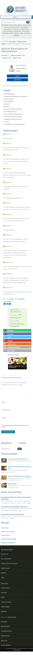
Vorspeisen (16, 35)
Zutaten (17, 76)
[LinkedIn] (10, 304)
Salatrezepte (5, 33)
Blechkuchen (4, 554)
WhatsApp (10, 330)
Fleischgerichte (8, 29)
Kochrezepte (12, 41)
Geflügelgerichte (5, 626)
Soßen (11, 33)
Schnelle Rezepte (6, 645)
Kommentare (11, 350)
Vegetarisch (27, 33)
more (28, 503)
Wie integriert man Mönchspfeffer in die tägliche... (14, 506)
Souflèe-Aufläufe (5, 606)
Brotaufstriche (27, 25)
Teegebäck (4, 611)
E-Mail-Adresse (6, 410)
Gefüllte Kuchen (5, 568)
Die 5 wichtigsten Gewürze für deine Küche (12, 514)
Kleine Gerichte (24, 29)
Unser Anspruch (5, 527)
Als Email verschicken (13, 347)
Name (4, 402)
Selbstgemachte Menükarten (8, 542)
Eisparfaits (4, 592)
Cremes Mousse (5, 587)
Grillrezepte (16, 29)
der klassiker (21, 299)
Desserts (6, 27)
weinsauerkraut (7, 301)
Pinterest (10, 340)
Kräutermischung (8, 31)
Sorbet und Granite (6, 602)
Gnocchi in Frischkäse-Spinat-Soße (17, 459)
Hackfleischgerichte (6, 631)
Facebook (10, 334)
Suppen (16, 33)
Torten (2, 577)
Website (4, 417)
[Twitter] (7, 304)
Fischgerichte (24, 27)
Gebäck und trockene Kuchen (9, 563)
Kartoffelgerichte (5, 635)
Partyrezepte (25, 31)
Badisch (3, 43)
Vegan (21, 33)
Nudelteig (3, 572)
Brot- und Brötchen (6, 558)
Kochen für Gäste (5, 535)
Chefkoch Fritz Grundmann (7, 531)
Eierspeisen (4, 621)
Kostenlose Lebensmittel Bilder (8, 539)
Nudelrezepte (17, 31)
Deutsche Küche (15, 27)
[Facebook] (5, 304)
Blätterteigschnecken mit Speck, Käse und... (19, 476)
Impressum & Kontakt (21, 648)
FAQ (28, 648)
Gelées (3, 597)
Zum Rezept (17, 79)
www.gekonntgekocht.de (11, 648)
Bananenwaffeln (12, 483)
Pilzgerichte (4, 640)
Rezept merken (11, 344)
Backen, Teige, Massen (15, 25)
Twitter (9, 337)
